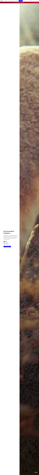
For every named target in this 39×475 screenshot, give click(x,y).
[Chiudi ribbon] (34, 2)
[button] (7, 0)
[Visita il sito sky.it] (1, 1)
